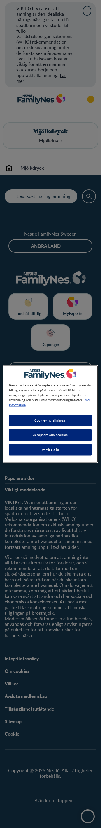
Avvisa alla (50, 449)
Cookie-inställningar (50, 420)
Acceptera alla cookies (50, 435)
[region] (50, 414)
